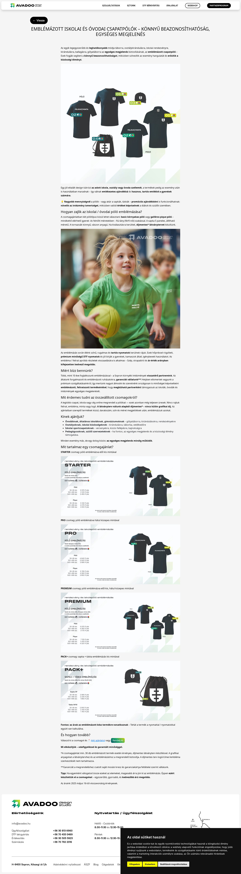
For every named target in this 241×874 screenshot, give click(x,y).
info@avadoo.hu (21, 823)
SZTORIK (131, 5)
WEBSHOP (193, 5)
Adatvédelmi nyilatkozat (67, 864)
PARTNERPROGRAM (219, 5)
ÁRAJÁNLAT (172, 5)
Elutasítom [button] (150, 864)
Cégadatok (108, 864)
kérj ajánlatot (98, 740)
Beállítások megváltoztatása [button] (173, 864)
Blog (95, 864)
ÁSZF (87, 864)
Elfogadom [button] (134, 864)
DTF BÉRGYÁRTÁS (151, 5)
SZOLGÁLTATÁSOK (111, 5)
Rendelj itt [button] (118, 740)
